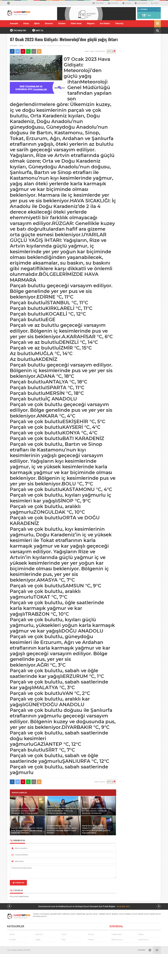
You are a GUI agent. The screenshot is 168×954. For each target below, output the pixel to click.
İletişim (156, 3)
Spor (64, 940)
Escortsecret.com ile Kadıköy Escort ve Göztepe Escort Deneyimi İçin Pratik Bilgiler (84, 906)
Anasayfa (14, 23)
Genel (21, 46)
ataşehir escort (118, 914)
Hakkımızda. (117, 934)
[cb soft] (38, 93)
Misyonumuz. (117, 940)
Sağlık (37, 940)
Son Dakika (105, 23)
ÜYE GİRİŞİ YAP (19, 30)
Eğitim (37, 23)
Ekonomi (49, 23)
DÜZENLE (141, 950)
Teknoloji (119, 23)
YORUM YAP (19, 883)
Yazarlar (128, 3)
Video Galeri (99, 3)
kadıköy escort (131, 914)
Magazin (90, 23)
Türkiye (91, 940)
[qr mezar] (96, 14)
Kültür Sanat (76, 23)
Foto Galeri (114, 3)
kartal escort (155, 914)
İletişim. (141, 934)
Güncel (91, 934)
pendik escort (143, 914)
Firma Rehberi (142, 3)
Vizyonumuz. (143, 940)
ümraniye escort (39, 916)
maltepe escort (104, 914)
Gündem (61, 23)
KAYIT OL (39, 30)
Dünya (26, 23)
